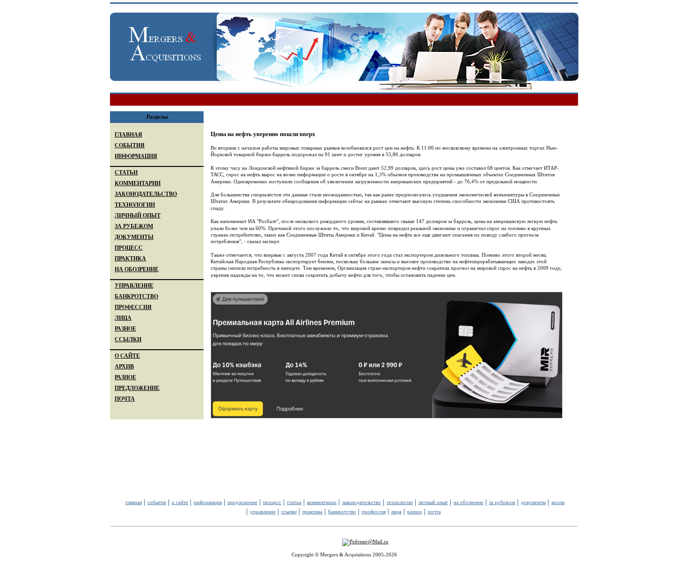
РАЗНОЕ (125, 328)
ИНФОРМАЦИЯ (136, 156)
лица (396, 511)
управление (263, 511)
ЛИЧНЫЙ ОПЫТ (138, 215)
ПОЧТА (125, 399)
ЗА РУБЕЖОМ (134, 226)
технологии (400, 502)
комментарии (322, 502)
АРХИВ (124, 366)
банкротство (342, 511)
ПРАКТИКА (130, 258)
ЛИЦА (123, 318)
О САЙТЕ (127, 356)
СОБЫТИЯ (130, 145)
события (156, 502)
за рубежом (502, 502)
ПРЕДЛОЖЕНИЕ (137, 388)
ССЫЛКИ (128, 339)
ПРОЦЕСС (129, 248)
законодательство (361, 502)
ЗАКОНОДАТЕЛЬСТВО (146, 194)
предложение (242, 502)
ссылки (289, 511)
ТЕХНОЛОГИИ (135, 205)
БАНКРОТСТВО (136, 296)
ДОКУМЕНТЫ (134, 237)
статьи (294, 502)
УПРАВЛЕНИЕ (134, 285)
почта (434, 511)
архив (557, 502)
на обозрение (468, 502)
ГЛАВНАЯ (128, 134)
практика (312, 511)
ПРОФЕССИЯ (133, 307)
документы (533, 502)
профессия (374, 511)
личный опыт (433, 502)
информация (208, 502)
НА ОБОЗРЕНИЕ (137, 269)
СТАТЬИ (126, 172)
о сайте (180, 502)
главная (133, 502)
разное (414, 511)
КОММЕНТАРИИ (138, 183)
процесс (272, 502)
